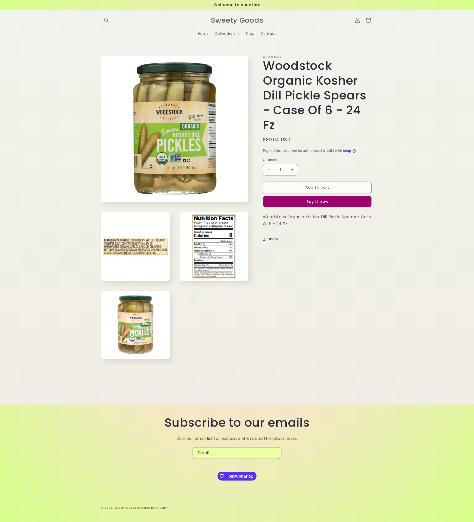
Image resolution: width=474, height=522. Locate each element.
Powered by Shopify (152, 508)
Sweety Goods (125, 508)
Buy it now (317, 201)
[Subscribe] (275, 453)
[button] (106, 20)
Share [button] (273, 239)
